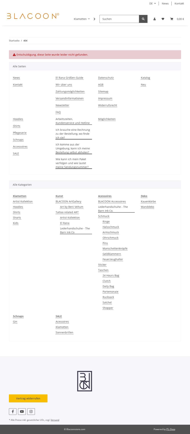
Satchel (107, 302)
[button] (154, 18)
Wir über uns (64, 84)
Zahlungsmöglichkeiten (70, 91)
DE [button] (151, 3)
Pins (105, 243)
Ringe (106, 221)
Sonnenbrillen (64, 332)
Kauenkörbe (148, 201)
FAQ (58, 112)
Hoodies (18, 119)
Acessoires (62, 321)
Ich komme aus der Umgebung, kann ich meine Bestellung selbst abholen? (73, 148)
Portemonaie (110, 291)
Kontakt (179, 3)
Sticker (102, 264)
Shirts (16, 126)
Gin (15, 321)
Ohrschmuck (110, 237)
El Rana (64, 223)
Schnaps (18, 139)
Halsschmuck (111, 227)
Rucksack (108, 297)
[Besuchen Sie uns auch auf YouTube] (22, 411)
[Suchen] (143, 19)
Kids (15, 223)
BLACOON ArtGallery (68, 201)
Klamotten (62, 327)
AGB (100, 84)
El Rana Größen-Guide (69, 77)
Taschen (103, 270)
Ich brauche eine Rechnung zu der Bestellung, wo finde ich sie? (73, 133)
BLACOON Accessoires (112, 201)
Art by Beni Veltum (71, 207)
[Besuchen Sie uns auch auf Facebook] (13, 411)
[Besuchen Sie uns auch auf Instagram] (31, 411)
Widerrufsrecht (107, 105)
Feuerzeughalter (113, 259)
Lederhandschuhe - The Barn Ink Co (75, 230)
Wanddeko (147, 207)
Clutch (107, 281)
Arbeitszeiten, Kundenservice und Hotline (73, 121)
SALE (16, 153)
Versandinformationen (70, 98)
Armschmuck (111, 232)
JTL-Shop (170, 429)
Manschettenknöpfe (115, 248)
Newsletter (62, 105)
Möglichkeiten (107, 119)
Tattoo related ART (67, 212)
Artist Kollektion (23, 201)
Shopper (108, 308)
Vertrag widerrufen (28, 398)
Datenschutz (106, 77)
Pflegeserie (20, 132)
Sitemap (103, 91)
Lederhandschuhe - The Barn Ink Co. (113, 208)
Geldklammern (112, 254)
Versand (55, 420)
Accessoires (20, 146)
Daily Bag (108, 286)
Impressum (105, 98)
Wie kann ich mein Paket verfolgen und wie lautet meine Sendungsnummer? (72, 163)
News (165, 3)
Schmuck (103, 216)
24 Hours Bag (111, 275)
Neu (143, 84)
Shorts (17, 217)
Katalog (145, 77)
